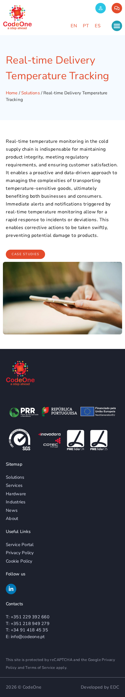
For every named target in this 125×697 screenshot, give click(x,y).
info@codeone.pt (28, 637)
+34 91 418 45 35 (29, 630)
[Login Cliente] (100, 8)
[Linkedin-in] (11, 589)
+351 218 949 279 (30, 623)
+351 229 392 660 (30, 617)
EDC (114, 687)
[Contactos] (117, 8)
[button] (117, 26)
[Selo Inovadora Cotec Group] (49, 440)
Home (11, 93)
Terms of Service (40, 667)
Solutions (30, 93)
